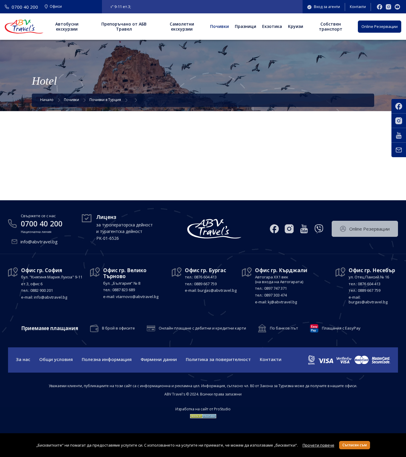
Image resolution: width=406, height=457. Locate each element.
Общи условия (56, 359)
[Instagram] (388, 7)
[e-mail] (398, 150)
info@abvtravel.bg (39, 242)
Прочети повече (318, 445)
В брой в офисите (118, 328)
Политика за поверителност (218, 359)
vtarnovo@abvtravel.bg (137, 296)
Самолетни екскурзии (182, 26)
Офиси (56, 6)
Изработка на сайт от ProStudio (203, 409)
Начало (46, 99)
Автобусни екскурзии (66, 26)
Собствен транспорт (330, 26)
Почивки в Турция (105, 99)
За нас (23, 359)
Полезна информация (107, 359)
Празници (245, 26)
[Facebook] (379, 7)
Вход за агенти (327, 6)
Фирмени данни (159, 359)
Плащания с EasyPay (341, 328)
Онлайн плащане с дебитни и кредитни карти (202, 328)
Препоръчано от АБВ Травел (124, 26)
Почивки (219, 26)
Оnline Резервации (379, 26)
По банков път (284, 328)
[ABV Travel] (24, 27)
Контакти (358, 6)
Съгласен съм (354, 444)
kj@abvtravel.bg (282, 302)
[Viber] (318, 228)
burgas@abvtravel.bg (217, 290)
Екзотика (272, 26)
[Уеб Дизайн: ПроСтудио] (203, 414)
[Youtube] (397, 7)
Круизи (295, 26)
